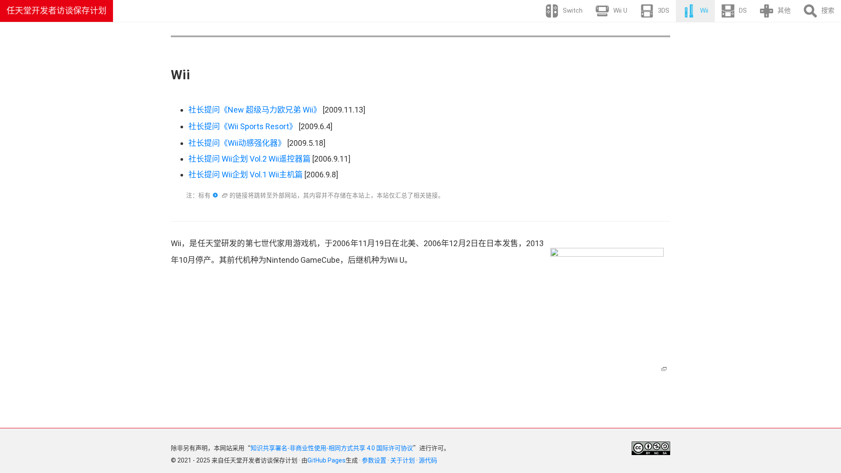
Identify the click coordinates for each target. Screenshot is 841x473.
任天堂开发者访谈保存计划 (56, 11)
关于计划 (402, 460)
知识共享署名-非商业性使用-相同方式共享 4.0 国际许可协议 (332, 448)
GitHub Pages (326, 460)
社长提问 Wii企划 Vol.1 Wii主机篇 (245, 174)
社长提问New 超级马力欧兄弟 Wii (254, 109)
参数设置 (374, 460)
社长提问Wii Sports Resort (242, 126)
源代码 (428, 460)
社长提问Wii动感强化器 (237, 143)
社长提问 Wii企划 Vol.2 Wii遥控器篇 (249, 158)
